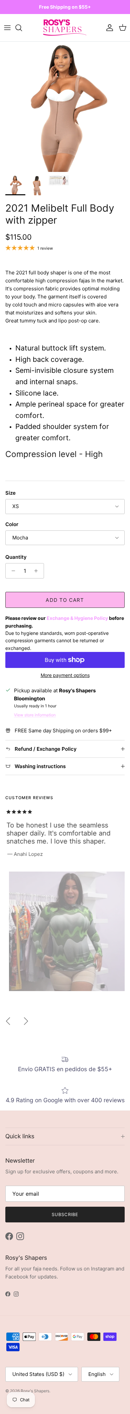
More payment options (65, 675)
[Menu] (7, 27)
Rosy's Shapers (35, 1390)
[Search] (22, 27)
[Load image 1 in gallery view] (65, 107)
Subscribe (65, 1214)
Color (11, 524)
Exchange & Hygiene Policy (77, 618)
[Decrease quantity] (11, 570)
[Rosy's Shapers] (65, 27)
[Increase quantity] (38, 570)
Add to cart (65, 600)
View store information (35, 714)
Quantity (16, 557)
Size (10, 493)
